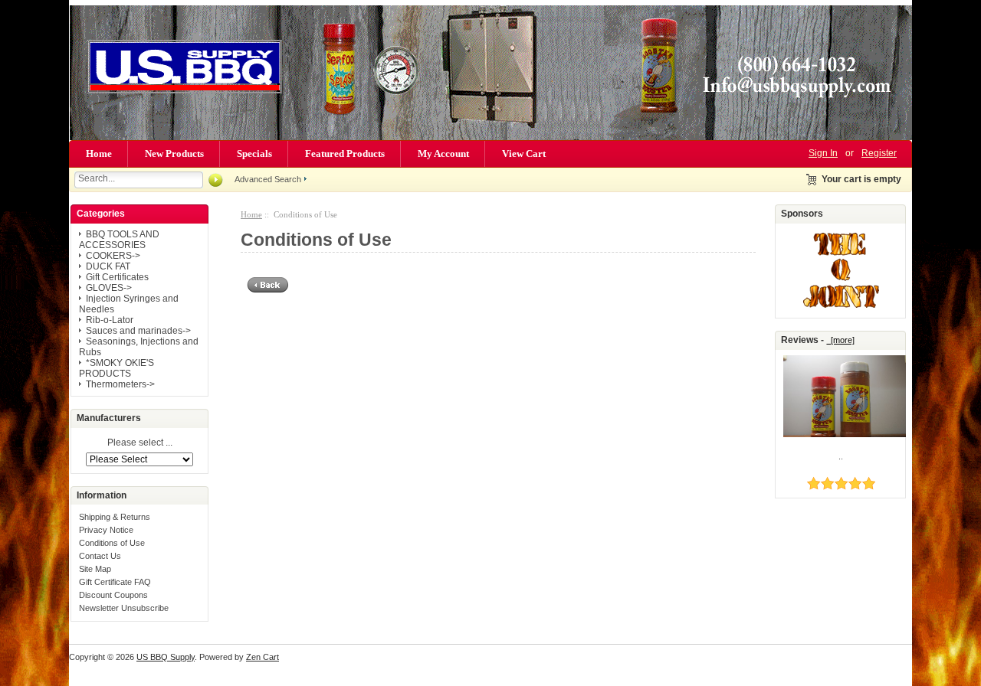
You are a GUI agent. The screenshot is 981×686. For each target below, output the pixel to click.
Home (99, 153)
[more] (840, 340)
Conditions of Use (112, 542)
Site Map (95, 568)
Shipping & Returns (114, 516)
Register (879, 153)
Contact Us (100, 555)
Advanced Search (268, 179)
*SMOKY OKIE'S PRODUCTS (116, 368)
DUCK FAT (108, 266)
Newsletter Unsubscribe (124, 607)
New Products (174, 153)
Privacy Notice (106, 529)
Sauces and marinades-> (138, 330)
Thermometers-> (120, 384)
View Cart (524, 153)
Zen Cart (262, 657)
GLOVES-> (109, 288)
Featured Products (345, 153)
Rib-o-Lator (109, 320)
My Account (443, 153)
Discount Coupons (113, 594)
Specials (254, 153)
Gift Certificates (117, 277)
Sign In (823, 153)
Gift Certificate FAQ (115, 581)
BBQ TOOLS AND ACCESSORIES (119, 239)
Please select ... (139, 443)
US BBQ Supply (165, 657)
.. (840, 456)
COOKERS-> (113, 255)
